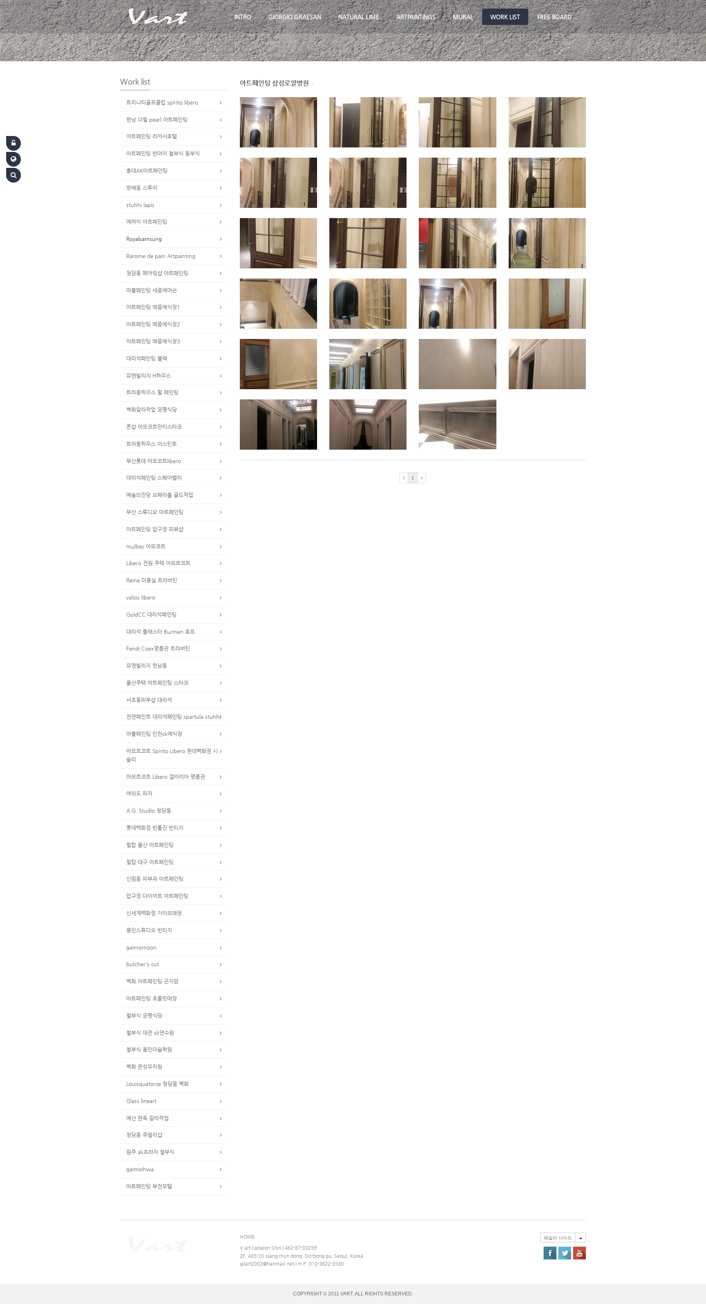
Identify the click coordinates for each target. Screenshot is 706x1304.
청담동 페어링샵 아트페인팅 (157, 273)
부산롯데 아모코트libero (153, 461)
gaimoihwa (140, 1169)
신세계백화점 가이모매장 (154, 913)
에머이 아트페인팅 (146, 221)
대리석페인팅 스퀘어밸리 (154, 478)
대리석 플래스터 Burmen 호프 (160, 632)
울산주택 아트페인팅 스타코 (157, 683)
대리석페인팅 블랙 (146, 358)
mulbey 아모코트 (145, 546)
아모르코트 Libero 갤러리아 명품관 (165, 776)
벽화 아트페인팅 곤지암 (152, 981)
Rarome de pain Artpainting (160, 256)
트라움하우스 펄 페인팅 (152, 392)
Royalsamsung (144, 239)
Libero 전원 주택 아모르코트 (158, 563)
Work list (505, 16)
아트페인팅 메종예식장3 (153, 341)
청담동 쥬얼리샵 (144, 1135)
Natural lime (358, 16)
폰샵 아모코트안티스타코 (154, 427)
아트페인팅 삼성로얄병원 (274, 83)
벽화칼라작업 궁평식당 (151, 409)
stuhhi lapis (140, 205)
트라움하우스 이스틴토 (151, 444)
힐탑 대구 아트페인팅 (150, 862)
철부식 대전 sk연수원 (150, 1033)
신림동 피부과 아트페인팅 (154, 879)
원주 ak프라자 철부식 (150, 1152)
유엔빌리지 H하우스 (148, 375)
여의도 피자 (139, 793)
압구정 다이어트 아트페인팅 (157, 896)
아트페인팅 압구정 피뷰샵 (154, 529)
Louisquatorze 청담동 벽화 (157, 1084)
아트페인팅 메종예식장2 (153, 324)
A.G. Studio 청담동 (148, 810)
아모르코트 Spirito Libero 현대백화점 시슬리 (172, 755)
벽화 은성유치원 (144, 1066)
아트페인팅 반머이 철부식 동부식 (163, 153)
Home (247, 1236)
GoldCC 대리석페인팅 (151, 614)
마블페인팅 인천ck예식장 (154, 734)
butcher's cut (142, 964)
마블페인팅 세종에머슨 (151, 290)
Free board (554, 16)
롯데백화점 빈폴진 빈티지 (154, 828)
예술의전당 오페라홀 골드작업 (159, 495)
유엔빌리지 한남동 (146, 665)
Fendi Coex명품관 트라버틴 (158, 648)
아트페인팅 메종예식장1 (153, 307)
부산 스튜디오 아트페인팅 (154, 512)
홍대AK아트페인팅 (147, 170)
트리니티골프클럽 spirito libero (162, 102)
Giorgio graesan (294, 16)
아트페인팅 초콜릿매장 (151, 998)
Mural (463, 16)
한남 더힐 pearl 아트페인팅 (157, 119)
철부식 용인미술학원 (149, 1049)
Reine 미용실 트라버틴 (151, 580)
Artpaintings (416, 16)
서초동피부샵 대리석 (149, 700)
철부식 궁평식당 (144, 1015)
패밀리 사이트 (558, 1237)
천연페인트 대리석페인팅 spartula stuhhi (173, 716)
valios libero (140, 597)
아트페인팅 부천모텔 (149, 1186)
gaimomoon (141, 947)
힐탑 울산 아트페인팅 (150, 845)
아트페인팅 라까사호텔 (151, 136)
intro (243, 16)
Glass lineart (141, 1101)
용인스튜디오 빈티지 (149, 930)
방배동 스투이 (141, 188)
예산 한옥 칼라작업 (147, 1118)
